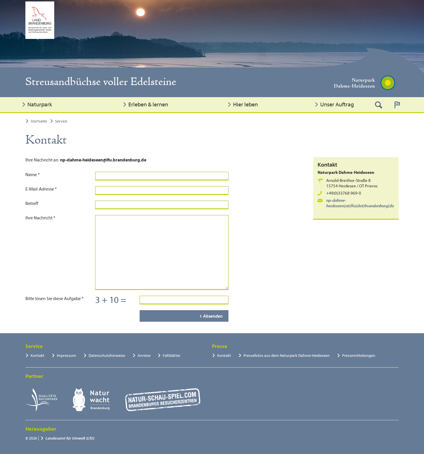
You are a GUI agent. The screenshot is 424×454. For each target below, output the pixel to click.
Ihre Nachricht (40, 218)
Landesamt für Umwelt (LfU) (70, 438)
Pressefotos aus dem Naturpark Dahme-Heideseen (286, 355)
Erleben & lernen (148, 104)
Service (61, 121)
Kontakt (37, 355)
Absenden (213, 316)
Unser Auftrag (337, 104)
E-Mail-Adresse (41, 189)
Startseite (39, 121)
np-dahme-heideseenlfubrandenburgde (363, 203)
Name (32, 174)
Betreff (31, 203)
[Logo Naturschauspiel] (162, 399)
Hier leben (245, 104)
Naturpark (39, 104)
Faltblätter (172, 355)
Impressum (66, 355)
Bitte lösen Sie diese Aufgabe (54, 298)
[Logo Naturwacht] (91, 399)
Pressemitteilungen (358, 355)
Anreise (144, 355)
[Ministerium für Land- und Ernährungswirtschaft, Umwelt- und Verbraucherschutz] (39, 20)
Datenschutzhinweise (107, 355)
